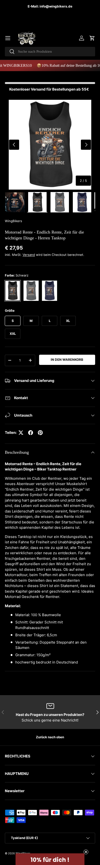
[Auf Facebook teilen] (30, 432)
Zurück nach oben (50, 737)
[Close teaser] (85, 851)
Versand (29, 255)
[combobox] (50, 51)
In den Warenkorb (67, 359)
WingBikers (13, 221)
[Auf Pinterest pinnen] (40, 432)
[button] (92, 38)
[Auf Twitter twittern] (21, 432)
